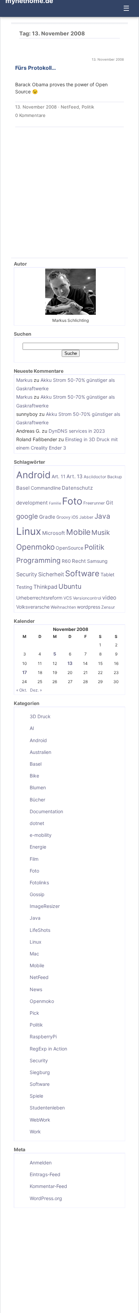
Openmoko (35, 546)
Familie (55, 503)
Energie (38, 847)
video (109, 597)
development (32, 502)
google (27, 516)
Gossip (37, 894)
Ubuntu (69, 586)
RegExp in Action (48, 1048)
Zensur (108, 607)
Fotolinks (39, 882)
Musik (100, 532)
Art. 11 (58, 476)
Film (34, 859)
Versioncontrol (87, 598)
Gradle (47, 517)
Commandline (46, 488)
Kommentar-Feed (48, 1186)
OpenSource (69, 548)
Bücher (37, 799)
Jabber (86, 517)
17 (24, 672)
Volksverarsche (33, 607)
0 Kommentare (30, 115)
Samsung (97, 561)
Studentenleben (47, 1107)
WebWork (40, 1120)
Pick (34, 1013)
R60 (66, 561)
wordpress (88, 607)
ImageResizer (45, 906)
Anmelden (41, 1162)
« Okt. (21, 690)
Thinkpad (45, 586)
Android (33, 475)
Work (35, 1131)
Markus (24, 380)
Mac (34, 953)
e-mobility (41, 835)
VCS (67, 598)
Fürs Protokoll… (35, 67)
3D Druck (40, 716)
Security (26, 574)
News (36, 989)
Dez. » (36, 690)
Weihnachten (63, 607)
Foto (72, 501)
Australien (40, 752)
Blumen (38, 787)
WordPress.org (46, 1198)
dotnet (37, 823)
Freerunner (94, 503)
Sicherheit (51, 574)
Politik (88, 107)
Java (102, 516)
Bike (34, 775)
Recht (79, 561)
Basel (23, 488)
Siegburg (40, 1072)
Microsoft (53, 533)
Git (109, 502)
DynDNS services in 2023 (77, 431)
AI (32, 728)
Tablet (107, 574)
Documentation (46, 811)
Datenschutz (77, 488)
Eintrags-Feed (45, 1174)
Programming (38, 560)
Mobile (78, 532)
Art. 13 (74, 476)
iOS (75, 517)
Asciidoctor (95, 476)
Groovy (63, 517)
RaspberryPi (43, 1036)
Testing (24, 587)
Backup (114, 476)
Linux (28, 531)
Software (82, 573)
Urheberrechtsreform (39, 598)
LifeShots (40, 930)
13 (70, 663)
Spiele (36, 1096)
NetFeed (70, 107)
